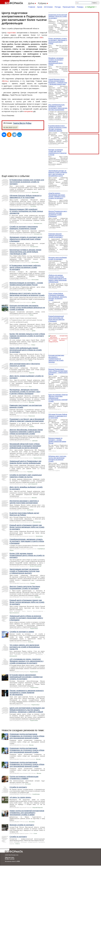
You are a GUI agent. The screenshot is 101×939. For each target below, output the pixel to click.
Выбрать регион (9, 859)
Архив (39, 7)
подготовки (11, 33)
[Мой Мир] (19, 134)
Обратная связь (9, 857)
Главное (31, 7)
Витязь (5, 81)
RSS (18, 861)
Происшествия (69, 7)
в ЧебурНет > (90, 7)
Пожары (80, 7)
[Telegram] (14, 134)
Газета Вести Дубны (22, 123)
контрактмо (28, 111)
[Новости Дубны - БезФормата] (12, 2)
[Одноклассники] (9, 134)
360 (41, 38)
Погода (58, 7)
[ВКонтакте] (4, 134)
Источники (48, 7)
